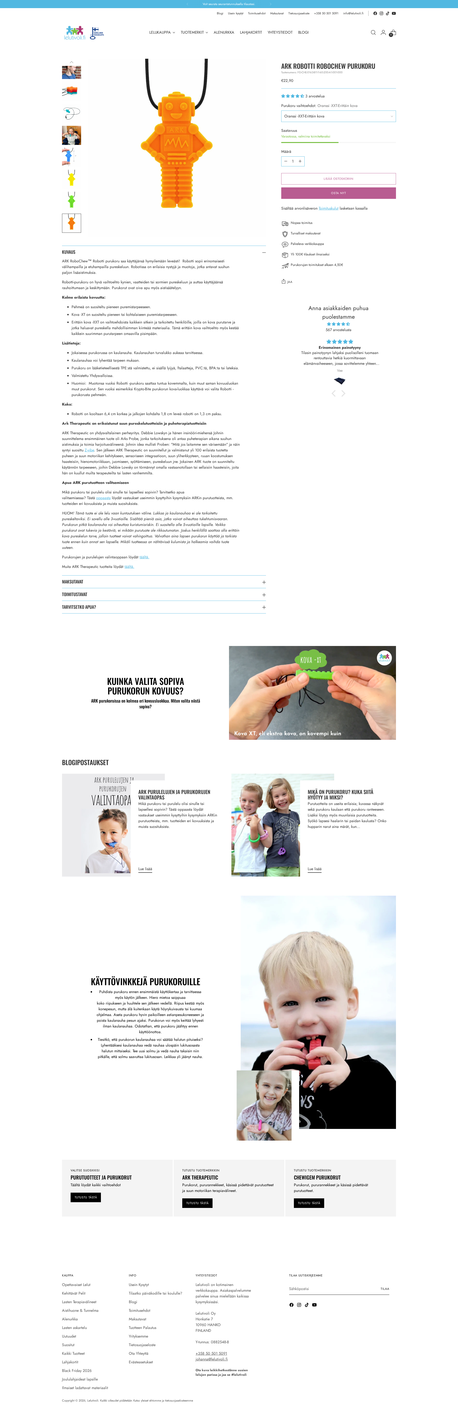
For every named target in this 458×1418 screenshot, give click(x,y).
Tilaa (268, 772)
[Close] (301, 632)
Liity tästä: (245, 733)
